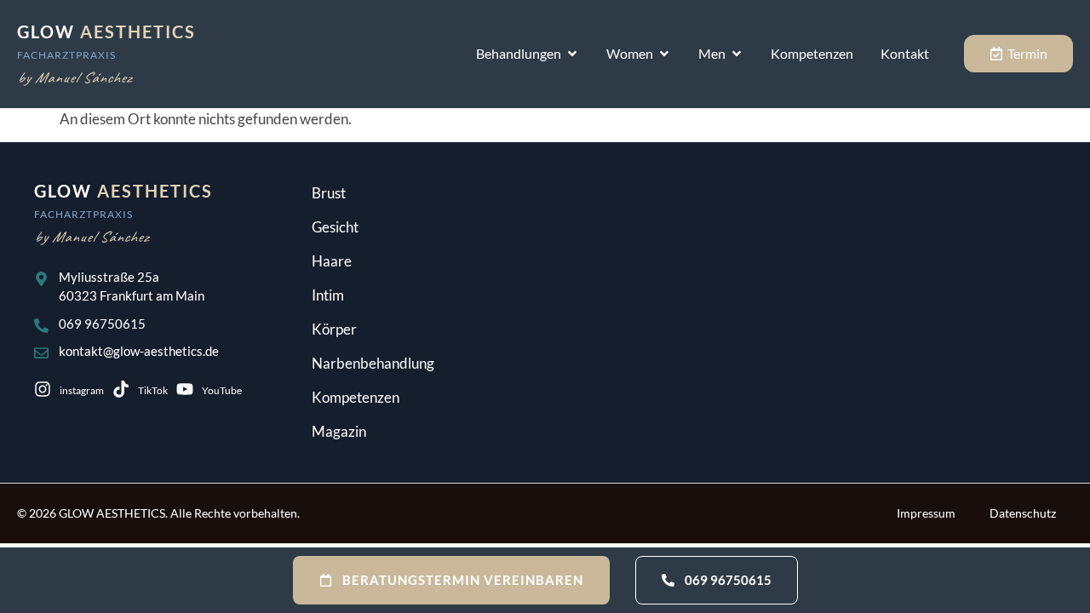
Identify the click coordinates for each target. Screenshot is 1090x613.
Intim (328, 295)
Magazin (339, 431)
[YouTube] (184, 389)
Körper (334, 329)
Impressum (926, 513)
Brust (329, 193)
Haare (332, 261)
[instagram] (42, 389)
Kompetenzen (355, 397)
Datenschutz (1023, 513)
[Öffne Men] (736, 53)
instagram (82, 390)
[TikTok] (120, 389)
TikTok (153, 390)
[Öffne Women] (664, 53)
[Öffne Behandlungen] (572, 53)
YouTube (222, 390)
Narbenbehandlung (373, 363)
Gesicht (335, 227)
